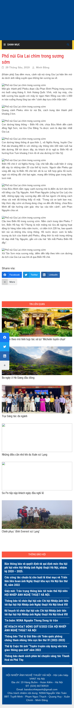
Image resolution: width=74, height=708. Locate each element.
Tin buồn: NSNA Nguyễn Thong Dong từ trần (31, 620)
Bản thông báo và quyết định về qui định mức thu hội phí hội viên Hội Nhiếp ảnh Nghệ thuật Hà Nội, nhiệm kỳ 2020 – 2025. (35, 567)
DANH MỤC (13, 44)
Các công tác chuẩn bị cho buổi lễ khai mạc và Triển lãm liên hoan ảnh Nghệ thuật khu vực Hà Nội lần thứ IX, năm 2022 (36, 581)
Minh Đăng (42, 67)
